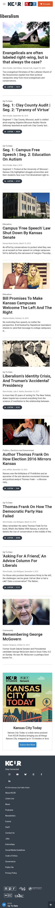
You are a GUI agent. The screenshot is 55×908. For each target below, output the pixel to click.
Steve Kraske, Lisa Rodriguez (13, 522)
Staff (7, 827)
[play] (4, 904)
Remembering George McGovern (22, 636)
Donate (46, 4)
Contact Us (10, 833)
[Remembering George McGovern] (26, 612)
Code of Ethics (11, 856)
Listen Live (9, 799)
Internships (10, 844)
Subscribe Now (27, 744)
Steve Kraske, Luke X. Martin (13, 391)
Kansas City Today (27, 728)
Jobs (7, 839)
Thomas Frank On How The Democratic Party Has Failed (27, 511)
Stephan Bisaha (8, 318)
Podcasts (9, 810)
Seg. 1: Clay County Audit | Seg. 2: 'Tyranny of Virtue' (26, 107)
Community (8, 630)
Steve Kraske (7, 116)
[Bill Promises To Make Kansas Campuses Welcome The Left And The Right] (26, 276)
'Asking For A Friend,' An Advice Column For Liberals (24, 561)
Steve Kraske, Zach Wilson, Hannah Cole (17, 68)
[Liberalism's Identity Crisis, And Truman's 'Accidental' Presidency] (26, 354)
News (7, 804)
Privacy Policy (11, 873)
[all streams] (51, 904)
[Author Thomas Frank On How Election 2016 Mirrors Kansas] (26, 432)
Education (7, 224)
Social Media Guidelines (15, 850)
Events (8, 822)
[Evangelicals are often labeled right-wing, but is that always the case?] (26, 35)
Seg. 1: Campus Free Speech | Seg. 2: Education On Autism (27, 154)
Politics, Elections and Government (18, 450)
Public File (9, 867)
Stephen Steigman (9, 645)
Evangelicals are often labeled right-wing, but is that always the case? (25, 57)
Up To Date (7, 101)
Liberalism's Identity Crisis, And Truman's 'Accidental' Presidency (27, 381)
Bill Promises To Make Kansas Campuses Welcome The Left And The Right (27, 305)
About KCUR (10, 793)
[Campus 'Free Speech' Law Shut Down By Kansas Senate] (26, 206)
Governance (10, 862)
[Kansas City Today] (27, 697)
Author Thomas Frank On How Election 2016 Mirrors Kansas (27, 459)
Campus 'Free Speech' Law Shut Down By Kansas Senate (26, 233)
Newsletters (10, 816)
